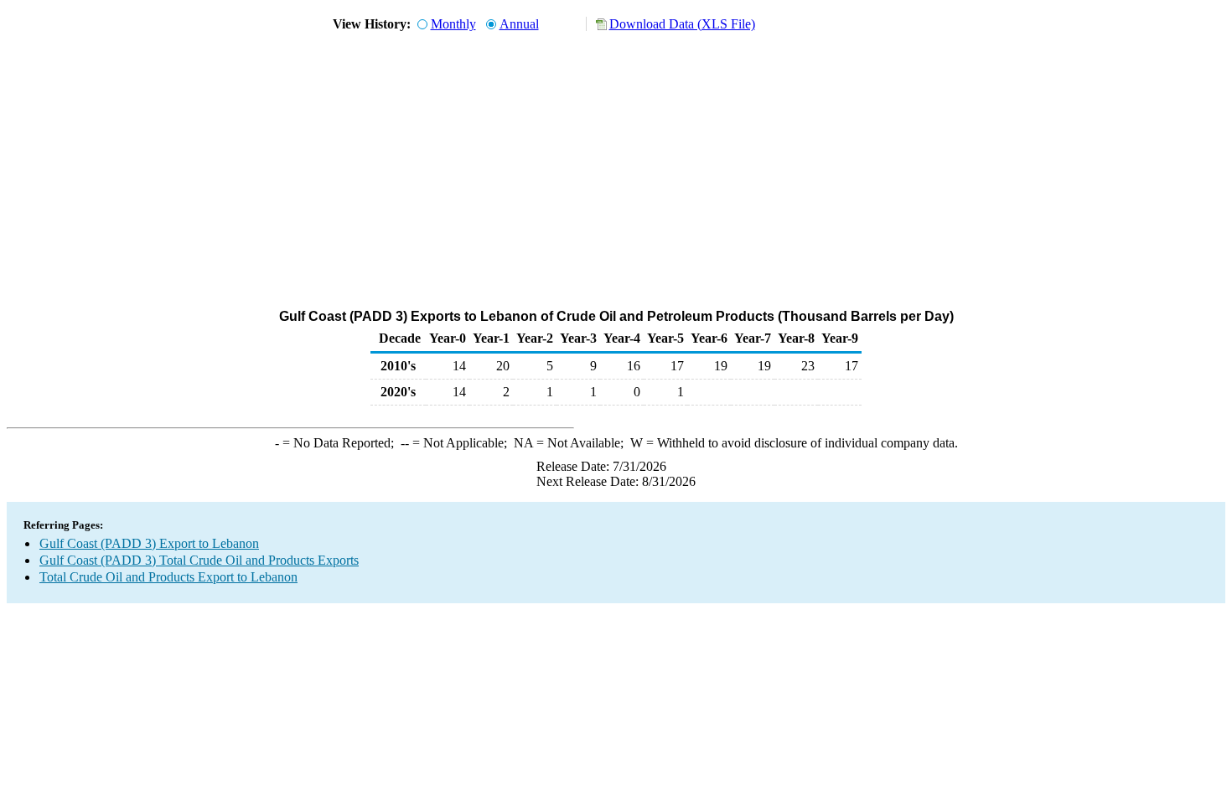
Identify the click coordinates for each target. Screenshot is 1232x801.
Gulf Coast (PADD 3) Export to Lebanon (149, 543)
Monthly (453, 24)
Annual (519, 24)
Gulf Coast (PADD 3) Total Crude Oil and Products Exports (199, 560)
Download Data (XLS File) (682, 24)
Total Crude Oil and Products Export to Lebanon (168, 577)
